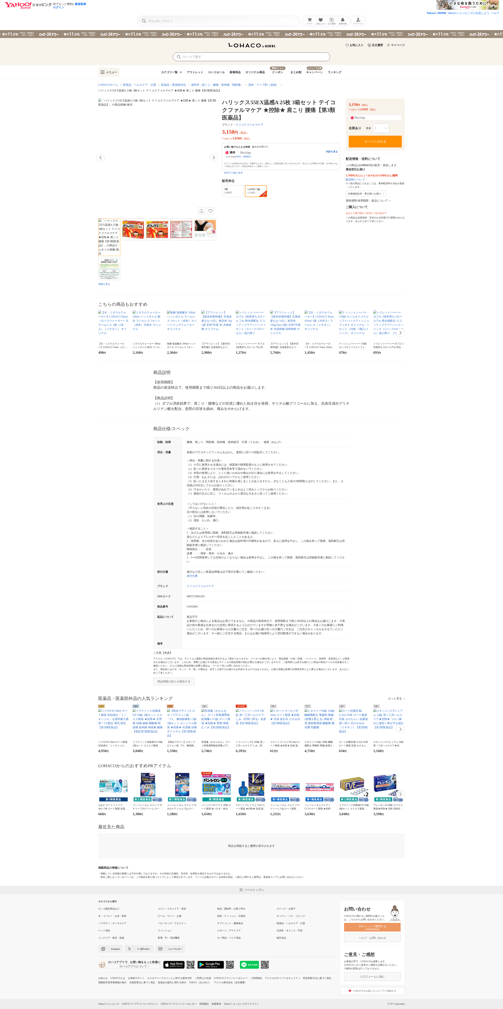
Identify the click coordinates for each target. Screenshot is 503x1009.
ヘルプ (495, 13)
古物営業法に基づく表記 (142, 982)
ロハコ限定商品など (108, 909)
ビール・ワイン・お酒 (169, 916)
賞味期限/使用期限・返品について (367, 200)
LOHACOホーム (108, 84)
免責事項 (216, 1004)
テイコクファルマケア (249, 124)
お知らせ (103, 978)
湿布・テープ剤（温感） (263, 84)
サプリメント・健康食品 (230, 923)
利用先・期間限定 (243, 157)
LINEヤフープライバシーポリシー (140, 1004)
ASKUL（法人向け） (200, 982)
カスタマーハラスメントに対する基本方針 (169, 978)
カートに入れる (375, 141)
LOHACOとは (117, 978)
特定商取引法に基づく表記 (317, 978)
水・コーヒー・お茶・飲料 (112, 916)
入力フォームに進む (372, 976)
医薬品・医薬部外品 (173, 84)
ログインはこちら (233, 172)
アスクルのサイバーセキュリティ (282, 978)
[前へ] (100, 157)
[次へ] (213, 157)
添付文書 (192, 575)
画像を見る (104, 284)
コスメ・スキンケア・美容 (172, 909)
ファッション (165, 930)
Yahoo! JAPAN (436, 13)
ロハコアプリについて (133, 966)
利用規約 (204, 1004)
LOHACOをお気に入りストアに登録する (374, 991)
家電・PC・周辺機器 (169, 938)
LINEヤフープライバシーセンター (179, 1004)
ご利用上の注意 (203, 978)
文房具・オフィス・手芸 (290, 930)
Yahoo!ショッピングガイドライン (241, 1004)
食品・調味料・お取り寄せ (231, 909)
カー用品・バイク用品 (229, 938)
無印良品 (281, 938)
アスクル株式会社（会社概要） (230, 982)
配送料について (355, 179)
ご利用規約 (256, 978)
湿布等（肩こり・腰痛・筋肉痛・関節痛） (217, 84)
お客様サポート (136, 978)
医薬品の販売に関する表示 (172, 982)
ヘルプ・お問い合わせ (372, 937)
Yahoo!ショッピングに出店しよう (468, 13)
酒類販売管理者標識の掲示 (112, 982)
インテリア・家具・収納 (111, 938)
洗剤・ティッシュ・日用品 (231, 916)
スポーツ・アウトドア (229, 930)
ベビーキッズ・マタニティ (172, 923)
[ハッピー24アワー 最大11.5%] (251, 34)
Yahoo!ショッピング (108, 1004)
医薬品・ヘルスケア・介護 (139, 84)
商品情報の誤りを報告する (173, 681)
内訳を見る (332, 151)
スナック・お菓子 (286, 909)
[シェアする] (201, 211)
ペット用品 (104, 930)
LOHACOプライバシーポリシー (231, 978)
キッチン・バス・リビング (291, 916)
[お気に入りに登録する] (210, 211)
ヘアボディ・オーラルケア (112, 923)
